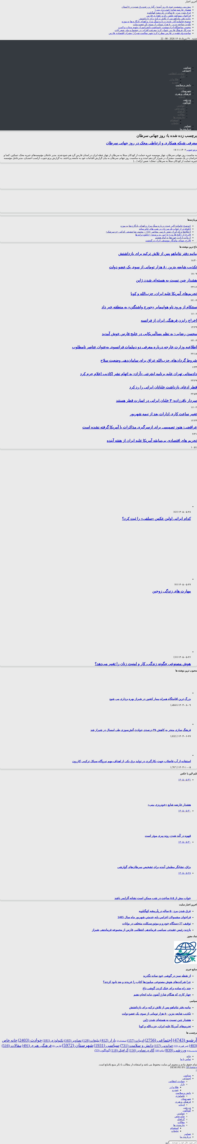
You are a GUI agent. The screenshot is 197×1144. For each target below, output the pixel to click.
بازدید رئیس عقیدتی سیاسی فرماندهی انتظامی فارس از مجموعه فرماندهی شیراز (141, 929)
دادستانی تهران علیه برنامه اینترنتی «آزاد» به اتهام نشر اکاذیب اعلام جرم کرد (138, 374)
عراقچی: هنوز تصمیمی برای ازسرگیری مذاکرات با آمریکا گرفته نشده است (139, 427)
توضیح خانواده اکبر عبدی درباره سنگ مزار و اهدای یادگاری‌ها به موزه (156, 21)
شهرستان (186, 91)
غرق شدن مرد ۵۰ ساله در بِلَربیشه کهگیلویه (169, 12)
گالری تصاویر (141, 1050)
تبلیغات (175, 123)
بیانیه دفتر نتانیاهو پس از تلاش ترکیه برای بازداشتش (165, 18)
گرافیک (181, 111)
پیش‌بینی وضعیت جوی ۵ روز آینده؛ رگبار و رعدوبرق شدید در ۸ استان (156, 7)
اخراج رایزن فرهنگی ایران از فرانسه (169, 320)
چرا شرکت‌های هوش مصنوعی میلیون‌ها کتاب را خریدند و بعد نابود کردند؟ (147, 982)
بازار (182, 76)
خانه (189, 1056)
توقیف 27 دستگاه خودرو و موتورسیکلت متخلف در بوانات (156, 923)
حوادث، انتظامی (176, 73)
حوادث (30, 1040)
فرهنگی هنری (37, 1046)
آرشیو (185, 1040)
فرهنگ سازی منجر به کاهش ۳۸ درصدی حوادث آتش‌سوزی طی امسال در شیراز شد (140, 730)
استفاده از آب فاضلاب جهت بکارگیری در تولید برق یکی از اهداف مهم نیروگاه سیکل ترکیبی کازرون (131, 761)
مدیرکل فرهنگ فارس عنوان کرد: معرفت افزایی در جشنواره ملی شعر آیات (153, 30)
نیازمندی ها (179, 117)
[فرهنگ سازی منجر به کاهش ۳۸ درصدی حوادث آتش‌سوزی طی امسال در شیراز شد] (178, 724)
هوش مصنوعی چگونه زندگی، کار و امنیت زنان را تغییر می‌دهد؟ (143, 664)
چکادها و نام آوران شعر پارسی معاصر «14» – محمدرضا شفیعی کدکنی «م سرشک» (148, 231)
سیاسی (187, 67)
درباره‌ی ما (185, 129)
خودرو (175, 82)
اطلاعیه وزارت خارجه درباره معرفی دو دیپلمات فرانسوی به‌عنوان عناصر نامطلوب (134, 347)
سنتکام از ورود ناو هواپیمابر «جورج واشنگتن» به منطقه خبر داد (149, 307)
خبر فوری (181, 1046)
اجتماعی (186, 70)
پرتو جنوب (191, 149)
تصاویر (187, 126)
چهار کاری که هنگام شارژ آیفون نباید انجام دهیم (162, 994)
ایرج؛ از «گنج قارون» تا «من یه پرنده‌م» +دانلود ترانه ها (163, 234)
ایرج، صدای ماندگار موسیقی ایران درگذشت (168, 240)
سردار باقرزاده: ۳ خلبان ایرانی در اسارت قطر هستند (156, 401)
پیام (159, 1050)
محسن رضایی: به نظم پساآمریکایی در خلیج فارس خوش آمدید (149, 334)
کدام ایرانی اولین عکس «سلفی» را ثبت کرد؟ (156, 519)
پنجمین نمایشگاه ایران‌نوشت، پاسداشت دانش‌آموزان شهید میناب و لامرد (154, 27)
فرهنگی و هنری (183, 94)
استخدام (174, 120)
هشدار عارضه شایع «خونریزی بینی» (173, 9)
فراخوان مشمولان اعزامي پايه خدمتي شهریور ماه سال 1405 (154, 917)
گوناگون (187, 102)
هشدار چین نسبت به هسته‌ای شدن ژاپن (166, 280)
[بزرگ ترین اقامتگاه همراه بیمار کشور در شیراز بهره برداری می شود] (178, 693)
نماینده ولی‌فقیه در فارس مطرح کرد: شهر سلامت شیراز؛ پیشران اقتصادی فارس (150, 33)
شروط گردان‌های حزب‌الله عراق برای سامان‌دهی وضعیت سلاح (149, 360)
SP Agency (191, 1067)
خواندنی (181, 105)
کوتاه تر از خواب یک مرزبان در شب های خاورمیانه (165, 229)
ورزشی (187, 99)
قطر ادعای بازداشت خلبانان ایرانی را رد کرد (163, 387)
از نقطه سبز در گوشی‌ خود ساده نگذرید (167, 975)
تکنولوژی (180, 88)
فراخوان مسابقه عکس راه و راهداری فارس (168, 15)
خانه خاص (180, 108)
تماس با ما (185, 1059)
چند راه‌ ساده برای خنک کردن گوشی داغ (167, 988)
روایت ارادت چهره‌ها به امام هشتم (173, 237)
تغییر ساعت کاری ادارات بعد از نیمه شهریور (163, 414)
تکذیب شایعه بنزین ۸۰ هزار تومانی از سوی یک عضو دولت (162, 24)
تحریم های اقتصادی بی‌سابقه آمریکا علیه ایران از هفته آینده (152, 441)
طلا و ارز (174, 79)
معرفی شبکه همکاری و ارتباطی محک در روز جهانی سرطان (151, 143)
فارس (56, 1046)
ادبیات (182, 97)
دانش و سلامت (183, 85)
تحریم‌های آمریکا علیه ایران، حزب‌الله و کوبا (164, 294)
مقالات (181, 114)
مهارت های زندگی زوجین (171, 591)
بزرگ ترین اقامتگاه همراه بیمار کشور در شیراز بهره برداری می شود (150, 699)
